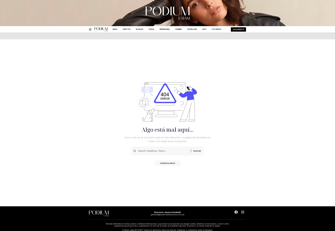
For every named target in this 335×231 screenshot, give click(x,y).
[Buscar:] (163, 150)
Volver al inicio (167, 163)
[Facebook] (236, 212)
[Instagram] (242, 212)
